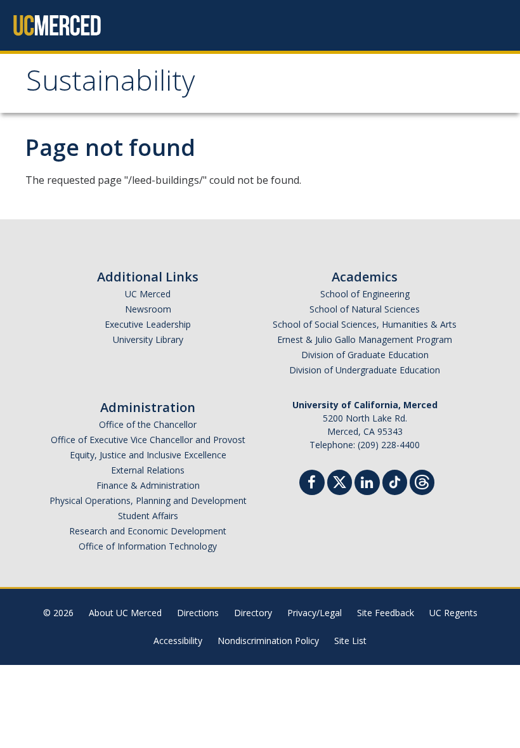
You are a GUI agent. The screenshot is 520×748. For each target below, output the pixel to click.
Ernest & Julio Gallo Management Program (364, 339)
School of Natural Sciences (364, 309)
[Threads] (422, 481)
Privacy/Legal (314, 613)
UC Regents (453, 613)
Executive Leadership (148, 324)
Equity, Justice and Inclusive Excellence (148, 455)
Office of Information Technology (148, 546)
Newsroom (148, 309)
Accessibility (177, 641)
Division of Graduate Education (365, 355)
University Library (148, 339)
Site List (350, 641)
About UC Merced (125, 613)
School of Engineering (365, 294)
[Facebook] (312, 484)
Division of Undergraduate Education (364, 370)
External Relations (148, 470)
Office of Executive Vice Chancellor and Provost (148, 440)
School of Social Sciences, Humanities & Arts (365, 324)
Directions (198, 613)
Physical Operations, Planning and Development (148, 500)
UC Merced (148, 294)
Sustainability (110, 84)
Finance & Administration (148, 485)
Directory (253, 613)
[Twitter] (339, 481)
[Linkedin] (367, 484)
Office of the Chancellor (148, 424)
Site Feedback (385, 613)
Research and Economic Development (147, 531)
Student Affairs (148, 516)
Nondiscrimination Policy (268, 641)
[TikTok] (394, 481)
